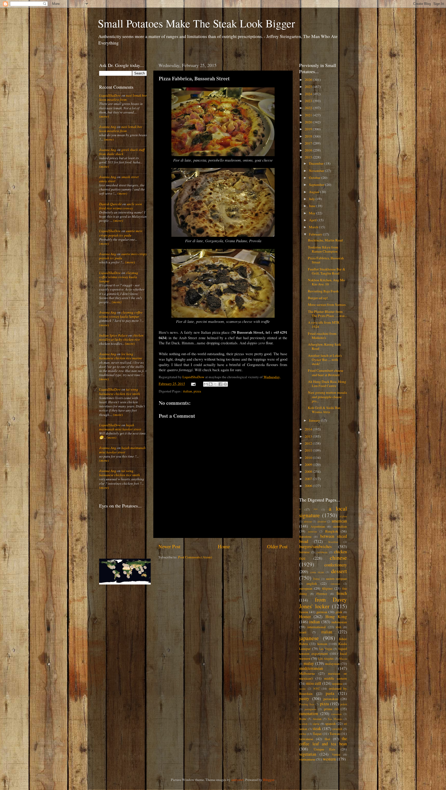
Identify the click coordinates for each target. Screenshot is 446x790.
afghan (343, 516)
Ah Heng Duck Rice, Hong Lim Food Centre (327, 383)
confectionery (335, 565)
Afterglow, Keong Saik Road (324, 346)
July (312, 198)
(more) (104, 116)
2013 (309, 436)
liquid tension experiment (323, 651)
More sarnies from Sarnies (327, 304)
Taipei (317, 733)
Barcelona (305, 536)
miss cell (313, 683)
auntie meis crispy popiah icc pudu (120, 233)
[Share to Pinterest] (225, 384)
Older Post (277, 546)
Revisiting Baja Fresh (323, 291)
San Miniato (335, 719)
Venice (336, 754)
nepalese (337, 683)
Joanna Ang (107, 126)
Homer (305, 616)
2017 (309, 143)
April (313, 220)
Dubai (316, 579)
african (308, 521)
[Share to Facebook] (220, 384)
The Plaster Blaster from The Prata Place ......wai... (327, 313)
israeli (302, 632)
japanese (309, 638)
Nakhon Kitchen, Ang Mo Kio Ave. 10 (326, 282)
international (316, 627)
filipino (327, 588)
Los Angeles (326, 658)
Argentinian (317, 526)
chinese (338, 557)
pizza (197, 391)
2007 (309, 478)
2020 (309, 122)
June (312, 205)
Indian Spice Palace (113, 335)
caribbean (321, 552)
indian (314, 622)
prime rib (331, 709)
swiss (302, 734)
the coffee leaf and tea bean (323, 741)
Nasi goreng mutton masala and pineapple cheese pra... (327, 396)
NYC (316, 688)
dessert (339, 571)
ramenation (308, 713)
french (342, 593)
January (315, 420)
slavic (316, 723)
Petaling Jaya (306, 704)
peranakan (330, 698)
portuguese (310, 709)
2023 (309, 100)
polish (343, 704)
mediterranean (311, 668)
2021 (309, 115)
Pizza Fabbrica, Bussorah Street (326, 260)
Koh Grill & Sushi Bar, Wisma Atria (324, 409)
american (339, 521)
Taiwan (335, 733)
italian (187, 391)
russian (317, 719)
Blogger (268, 779)
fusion (303, 612)
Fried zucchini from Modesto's (322, 335)
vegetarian (307, 754)
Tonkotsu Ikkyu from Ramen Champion (323, 249)
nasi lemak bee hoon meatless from (123, 97)
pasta (330, 693)
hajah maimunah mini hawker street (120, 427)
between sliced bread (323, 538)
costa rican (317, 572)
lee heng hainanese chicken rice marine (120, 356)
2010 (309, 457)
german (321, 612)
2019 (309, 129)
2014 (309, 429)
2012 (309, 443)
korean (322, 643)
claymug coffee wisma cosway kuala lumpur (118, 276)
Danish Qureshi (110, 204)
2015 (309, 157)
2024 (309, 94)
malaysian (332, 663)
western (329, 759)
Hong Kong (336, 616)
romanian (336, 714)
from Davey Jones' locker (323, 603)
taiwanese (306, 738)
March (314, 227)
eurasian (335, 584)
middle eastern (335, 678)
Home (224, 546)
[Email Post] (193, 383)
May (312, 213)
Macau (343, 658)
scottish (303, 724)
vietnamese (307, 759)
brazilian (333, 542)
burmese (304, 552)
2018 (309, 136)
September (317, 184)
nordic (302, 688)
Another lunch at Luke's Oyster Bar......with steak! (325, 359)
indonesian (339, 622)
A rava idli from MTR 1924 (323, 324)
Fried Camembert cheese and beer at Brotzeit (325, 372)
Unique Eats (325, 749)
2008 (309, 471)
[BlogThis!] (210, 384)
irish (338, 627)
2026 (309, 79)
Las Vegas (325, 649)
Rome (302, 719)
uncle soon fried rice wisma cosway (120, 206)
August (314, 191)
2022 (309, 107)
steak (317, 728)
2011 (309, 450)
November (317, 170)
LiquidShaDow (110, 95)
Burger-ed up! (318, 297)
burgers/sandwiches (315, 546)
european (305, 588)
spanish (330, 723)
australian (340, 526)
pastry (304, 698)
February (316, 234)
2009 (309, 464)
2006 (309, 485)
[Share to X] (215, 384)
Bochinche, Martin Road (325, 240)
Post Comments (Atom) (195, 557)
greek (339, 612)
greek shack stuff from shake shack (122, 151)
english (312, 583)
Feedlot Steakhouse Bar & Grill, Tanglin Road (326, 271)
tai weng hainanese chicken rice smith (119, 391)
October (315, 177)
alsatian (321, 521)
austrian (312, 531)
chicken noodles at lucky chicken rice (121, 337)
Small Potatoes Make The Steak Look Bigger (196, 23)
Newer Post (169, 546)
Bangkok (331, 531)
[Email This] (205, 384)
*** (315, 509)
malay (309, 663)
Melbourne (307, 673)
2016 (309, 150)
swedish (337, 729)
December (316, 163)
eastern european (336, 578)
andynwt (237, 779)
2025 (309, 86)
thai (327, 738)
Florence (321, 593)
